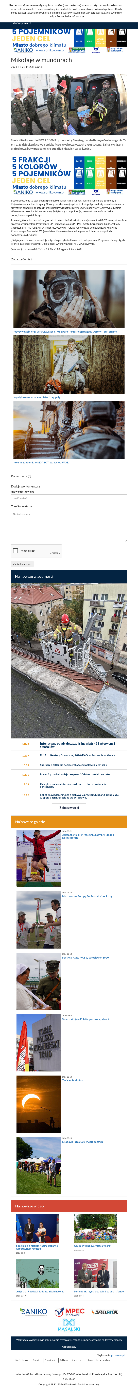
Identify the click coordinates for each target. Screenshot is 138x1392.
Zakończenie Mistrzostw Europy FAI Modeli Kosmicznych (88, 836)
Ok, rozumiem (117, 30)
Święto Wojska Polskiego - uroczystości (85, 1019)
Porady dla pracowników (99, 1360)
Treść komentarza (21, 506)
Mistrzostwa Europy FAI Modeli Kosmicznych (88, 896)
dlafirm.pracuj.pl (22, 23)
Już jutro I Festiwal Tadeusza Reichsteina (40, 1291)
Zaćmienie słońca (72, 1080)
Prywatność (50, 1360)
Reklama (64, 1360)
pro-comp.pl (118, 1355)
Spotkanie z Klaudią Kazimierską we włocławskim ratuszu (37, 1247)
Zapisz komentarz (22, 563)
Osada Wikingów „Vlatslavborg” (92, 1245)
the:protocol (77, 1360)
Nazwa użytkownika (22, 491)
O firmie (36, 1360)
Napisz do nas (21, 1360)
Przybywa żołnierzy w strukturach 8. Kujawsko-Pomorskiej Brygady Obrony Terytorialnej (65, 331)
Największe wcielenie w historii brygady (36, 397)
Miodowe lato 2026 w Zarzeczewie (83, 1141)
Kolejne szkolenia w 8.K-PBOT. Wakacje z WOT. (41, 462)
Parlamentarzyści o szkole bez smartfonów (99, 1291)
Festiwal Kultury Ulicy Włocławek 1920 (85, 957)
